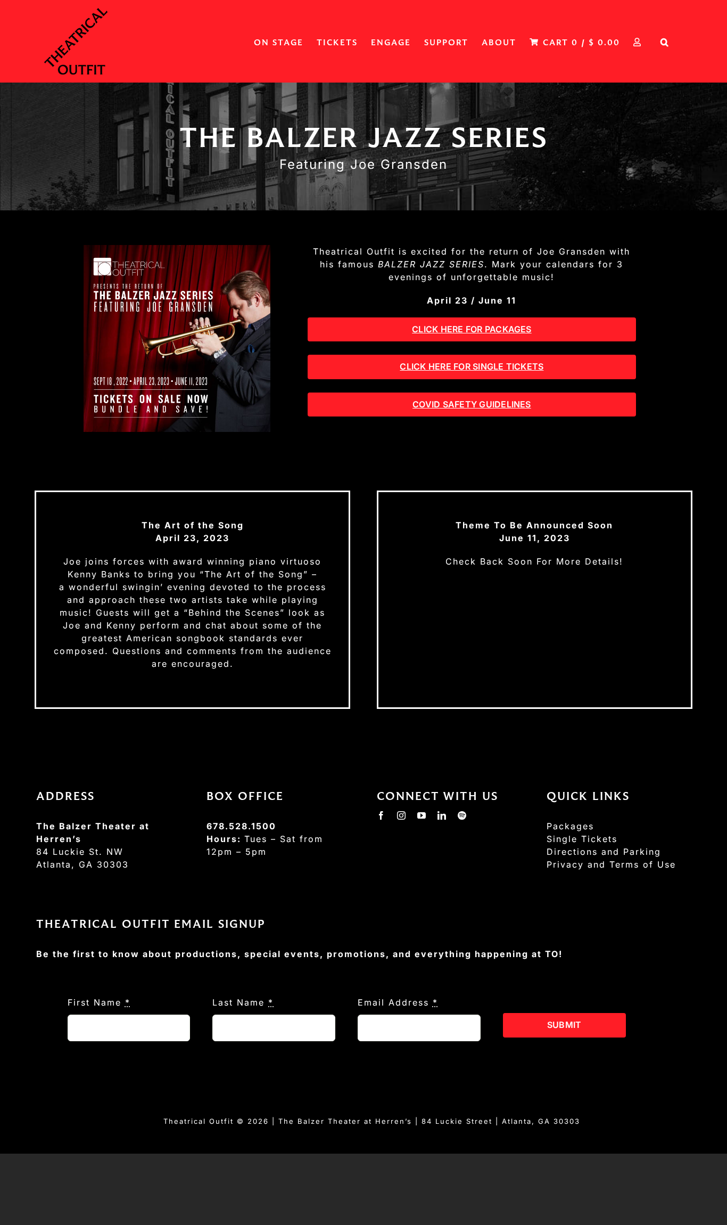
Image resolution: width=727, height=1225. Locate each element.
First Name (99, 1002)
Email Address (398, 1002)
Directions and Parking (604, 851)
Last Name (243, 1002)
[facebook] (381, 815)
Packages (570, 826)
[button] (665, 41)
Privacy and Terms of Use (611, 864)
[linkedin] (442, 815)
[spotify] (462, 815)
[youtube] (422, 815)
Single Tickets (582, 839)
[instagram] (402, 815)
